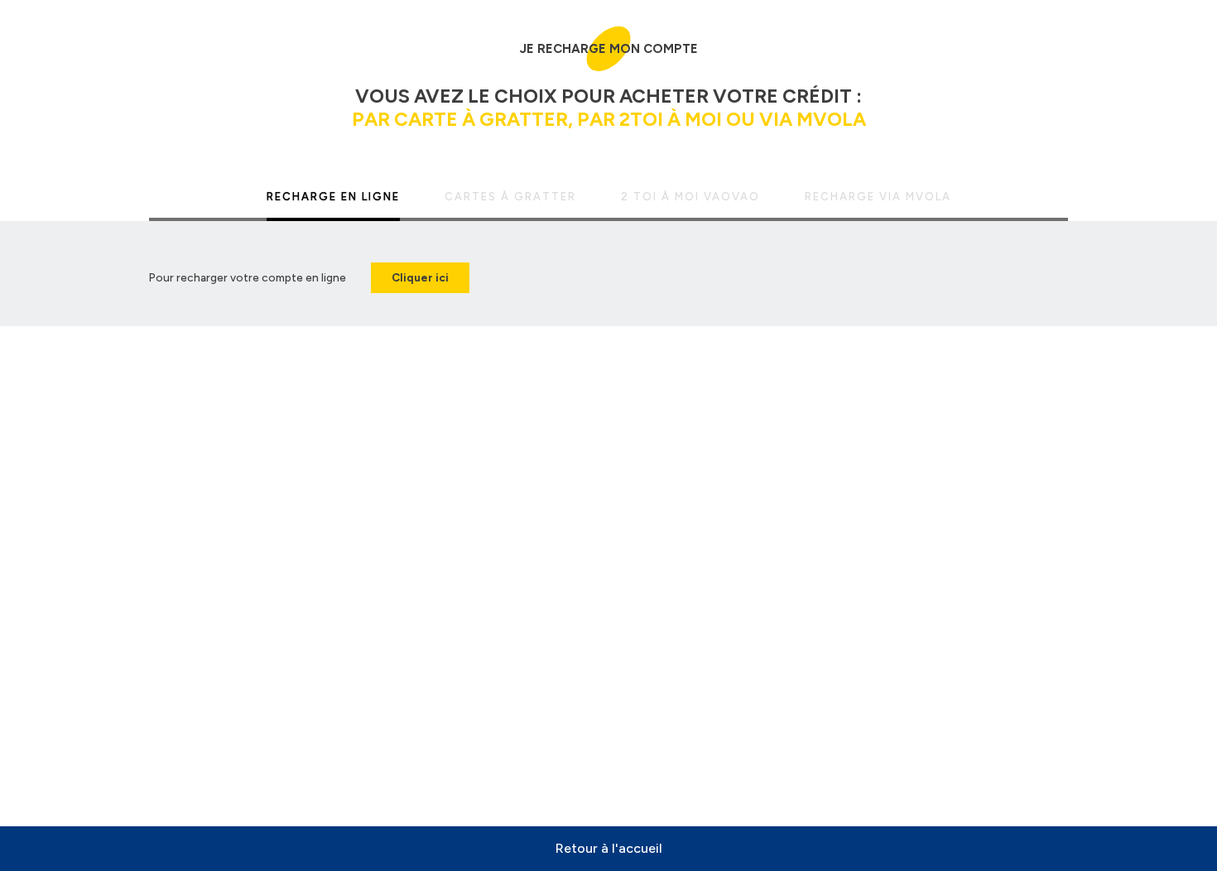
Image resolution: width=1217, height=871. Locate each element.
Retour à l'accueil (609, 848)
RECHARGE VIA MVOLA (878, 196)
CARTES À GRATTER (510, 196)
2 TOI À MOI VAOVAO (690, 196)
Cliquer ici (420, 277)
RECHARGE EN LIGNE (333, 196)
